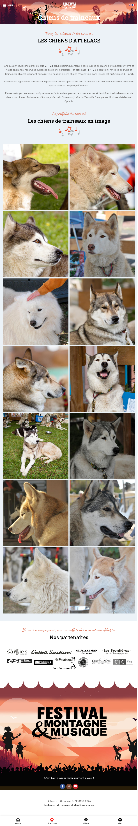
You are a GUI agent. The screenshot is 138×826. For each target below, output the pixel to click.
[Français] (133, 4)
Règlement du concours (58, 804)
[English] (130, 4)
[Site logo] (69, 5)
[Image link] (69, 658)
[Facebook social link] (62, 786)
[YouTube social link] (75, 786)
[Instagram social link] (69, 786)
